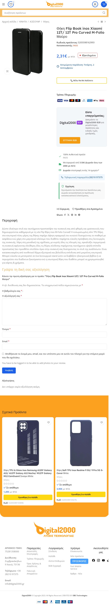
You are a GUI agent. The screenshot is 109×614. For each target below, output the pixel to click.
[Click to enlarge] (7, 71)
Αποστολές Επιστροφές (32, 552)
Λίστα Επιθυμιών (57, 561)
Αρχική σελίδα (9, 21)
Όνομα (6, 329)
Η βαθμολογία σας (12, 291)
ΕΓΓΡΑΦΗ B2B (70, 140)
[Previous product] (98, 22)
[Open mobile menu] (3, 4)
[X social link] (68, 215)
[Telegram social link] (79, 215)
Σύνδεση (53, 551)
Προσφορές (79, 561)
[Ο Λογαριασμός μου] (95, 4)
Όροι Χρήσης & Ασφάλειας (34, 564)
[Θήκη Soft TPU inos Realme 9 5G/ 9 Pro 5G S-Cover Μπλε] (81, 443)
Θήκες (46, 21)
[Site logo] (54, 4)
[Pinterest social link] (72, 215)
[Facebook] (93, 560)
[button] (28, 497)
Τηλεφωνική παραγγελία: (83, 177)
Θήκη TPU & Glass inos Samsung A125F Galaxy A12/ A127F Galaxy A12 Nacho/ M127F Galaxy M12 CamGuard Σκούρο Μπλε (28, 473)
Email (5, 341)
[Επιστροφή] (101, 22)
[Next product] (105, 22)
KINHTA (23, 21)
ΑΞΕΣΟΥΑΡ (35, 21)
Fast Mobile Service (75, 567)
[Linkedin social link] (75, 215)
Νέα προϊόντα (77, 556)
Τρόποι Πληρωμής (35, 558)
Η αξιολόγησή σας (12, 295)
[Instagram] (98, 560)
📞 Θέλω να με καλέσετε (82, 80)
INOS (75, 45)
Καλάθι (52, 556)
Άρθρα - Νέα (76, 573)
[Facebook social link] (65, 215)
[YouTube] (103, 560)
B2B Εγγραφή (55, 565)
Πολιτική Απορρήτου (32, 572)
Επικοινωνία (76, 551)
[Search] (104, 13)
